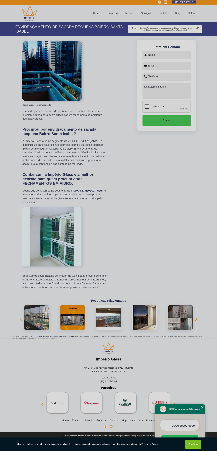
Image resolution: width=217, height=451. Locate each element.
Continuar (193, 444)
